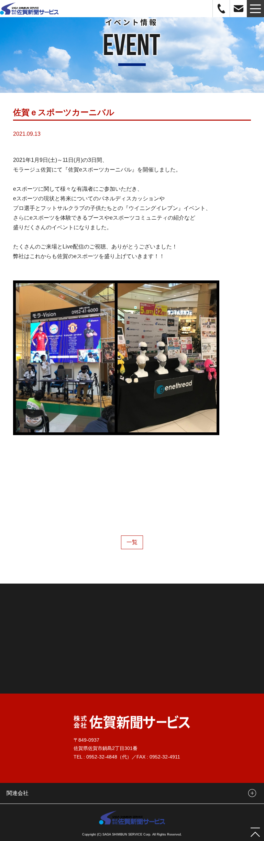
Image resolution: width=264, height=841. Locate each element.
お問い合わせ (238, 8)
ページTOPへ (255, 832)
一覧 (132, 542)
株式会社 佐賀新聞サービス (29, 8)
